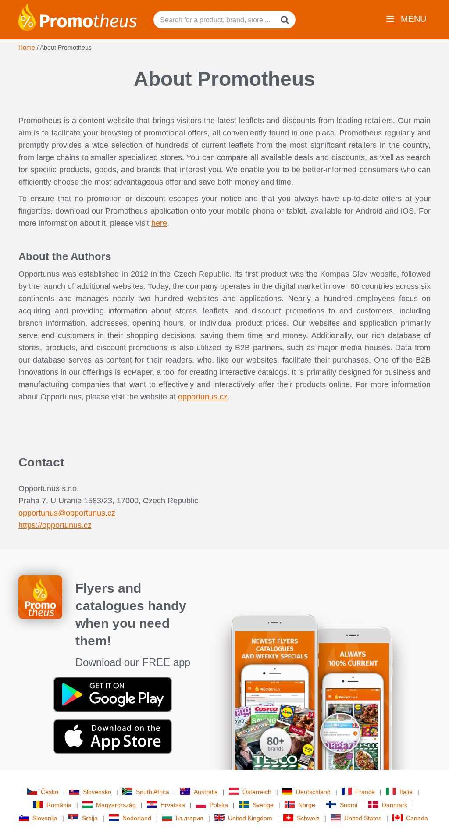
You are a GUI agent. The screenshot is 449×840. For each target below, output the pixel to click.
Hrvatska (172, 804)
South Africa (152, 791)
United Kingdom (250, 818)
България (189, 818)
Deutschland (313, 791)
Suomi (348, 804)
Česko (49, 791)
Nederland (136, 818)
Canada (417, 818)
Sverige (263, 804)
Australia (206, 791)
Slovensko (97, 791)
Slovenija (44, 818)
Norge (306, 804)
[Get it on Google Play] (112, 694)
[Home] (77, 16)
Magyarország (116, 804)
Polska (219, 804)
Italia (406, 791)
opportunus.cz (203, 396)
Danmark (394, 804)
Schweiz (308, 818)
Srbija (90, 818)
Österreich (256, 791)
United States (362, 818)
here (159, 223)
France (365, 791)
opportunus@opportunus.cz (66, 513)
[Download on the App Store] (112, 736)
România (58, 804)
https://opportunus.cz (55, 525)
